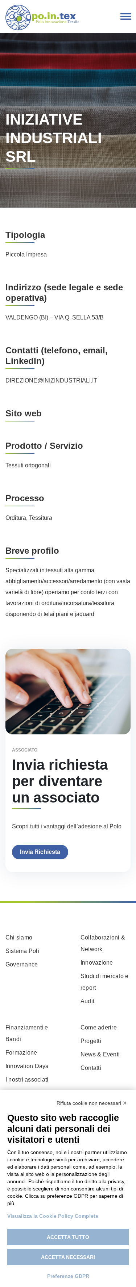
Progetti (91, 1041)
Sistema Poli (22, 951)
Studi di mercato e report (104, 982)
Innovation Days (27, 1066)
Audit (87, 1001)
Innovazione (97, 963)
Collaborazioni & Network (103, 943)
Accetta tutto (68, 1237)
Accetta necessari (68, 1257)
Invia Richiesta (40, 852)
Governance (21, 964)
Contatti (91, 1068)
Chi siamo (18, 937)
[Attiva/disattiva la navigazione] (126, 16)
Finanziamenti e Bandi (26, 1033)
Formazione (21, 1052)
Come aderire (99, 1027)
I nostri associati (26, 1079)
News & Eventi (100, 1054)
